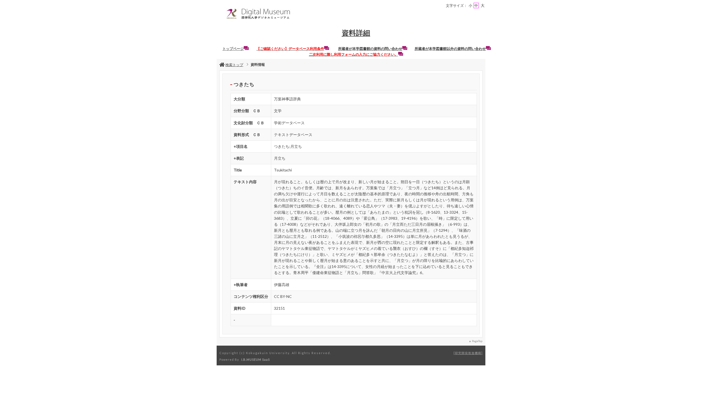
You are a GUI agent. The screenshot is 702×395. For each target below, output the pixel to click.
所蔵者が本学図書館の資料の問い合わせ (370, 48)
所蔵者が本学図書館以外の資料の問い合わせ (450, 48)
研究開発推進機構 (468, 353)
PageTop (477, 341)
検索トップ (234, 65)
